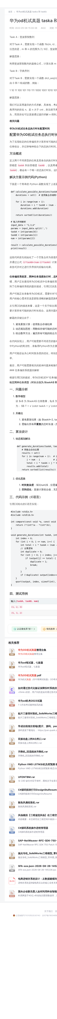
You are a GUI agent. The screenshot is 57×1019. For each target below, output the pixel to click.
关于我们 (48, 911)
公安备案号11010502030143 (28, 915)
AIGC (43, 28)
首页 (10, 12)
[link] (10, 12)
